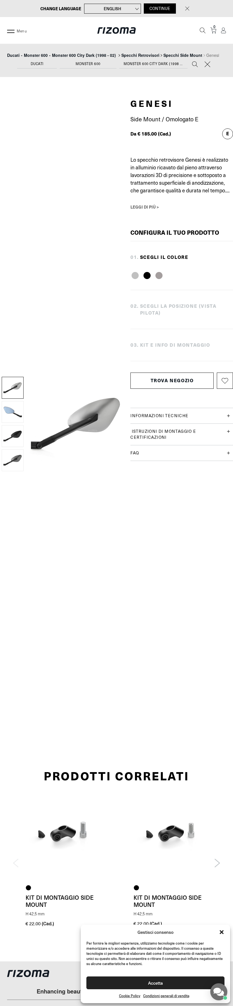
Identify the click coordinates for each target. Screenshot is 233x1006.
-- (61, 55)
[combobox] (37, 65)
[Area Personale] (223, 31)
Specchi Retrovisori (140, 55)
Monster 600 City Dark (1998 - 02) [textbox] (156, 64)
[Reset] (207, 64)
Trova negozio (172, 380)
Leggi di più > (144, 207)
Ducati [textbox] (37, 64)
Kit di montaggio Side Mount (60, 901)
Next (217, 863)
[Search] (195, 64)
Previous (16, 863)
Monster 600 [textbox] (88, 64)
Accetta (155, 983)
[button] (221, 932)
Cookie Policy (129, 995)
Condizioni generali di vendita (166, 995)
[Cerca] (202, 30)
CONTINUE (159, 8)
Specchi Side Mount (182, 55)
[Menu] (10, 30)
